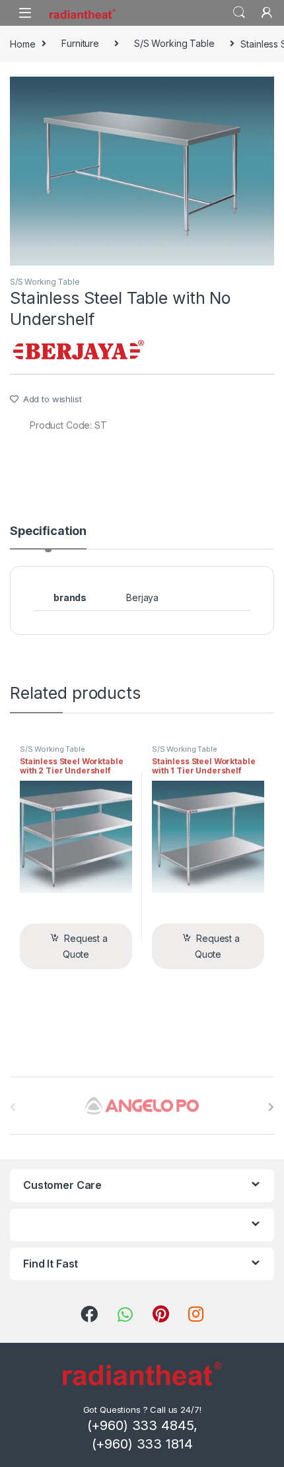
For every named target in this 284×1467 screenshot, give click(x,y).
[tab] (48, 537)
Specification (48, 531)
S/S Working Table (174, 43)
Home (22, 43)
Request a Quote (85, 946)
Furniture (80, 43)
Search (239, 12)
